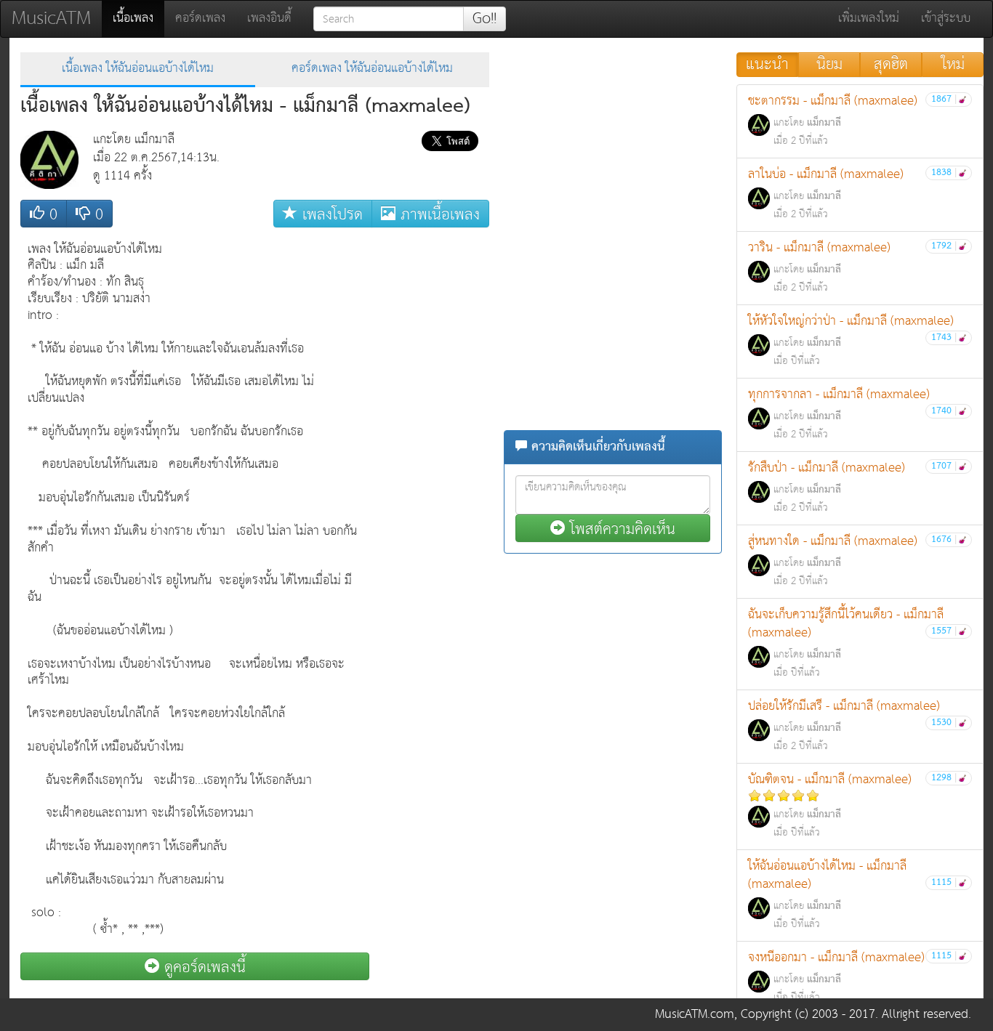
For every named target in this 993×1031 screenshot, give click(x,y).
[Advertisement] (431, 453)
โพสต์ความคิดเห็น (620, 528)
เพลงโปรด (330, 214)
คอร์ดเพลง (200, 18)
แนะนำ (767, 64)
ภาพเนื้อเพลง (437, 214)
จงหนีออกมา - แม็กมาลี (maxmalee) (852, 976)
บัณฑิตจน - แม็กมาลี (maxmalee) (852, 805)
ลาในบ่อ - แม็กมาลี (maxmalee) (852, 193)
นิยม (829, 64)
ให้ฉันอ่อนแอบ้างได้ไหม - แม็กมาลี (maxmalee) (852, 894)
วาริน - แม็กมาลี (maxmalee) (852, 266)
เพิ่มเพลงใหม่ (868, 18)
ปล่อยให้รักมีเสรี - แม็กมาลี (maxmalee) (852, 725)
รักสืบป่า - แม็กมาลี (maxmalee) (852, 487)
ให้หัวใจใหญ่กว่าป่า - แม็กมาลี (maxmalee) (852, 340)
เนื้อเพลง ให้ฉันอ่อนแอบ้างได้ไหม (138, 68)
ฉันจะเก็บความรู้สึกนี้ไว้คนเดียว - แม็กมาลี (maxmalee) (852, 643)
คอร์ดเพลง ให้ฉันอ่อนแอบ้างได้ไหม (372, 68)
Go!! (484, 19)
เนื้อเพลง (138, 18)
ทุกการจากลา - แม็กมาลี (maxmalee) (852, 413)
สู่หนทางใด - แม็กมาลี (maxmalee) (852, 560)
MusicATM (51, 18)
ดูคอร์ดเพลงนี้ (202, 966)
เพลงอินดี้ (269, 18)
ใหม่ (953, 64)
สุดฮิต (891, 64)
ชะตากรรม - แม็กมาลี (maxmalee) (852, 120)
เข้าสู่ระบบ (945, 18)
